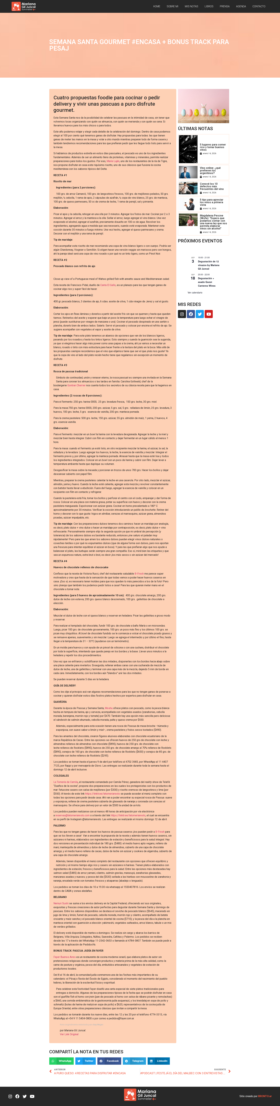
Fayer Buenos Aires (64, 957)
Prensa (225, 6)
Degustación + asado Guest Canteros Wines (207, 282)
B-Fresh (139, 573)
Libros (209, 6)
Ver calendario (195, 292)
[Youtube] (209, 314)
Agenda (241, 6)
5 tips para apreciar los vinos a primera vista (211, 202)
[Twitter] (200, 314)
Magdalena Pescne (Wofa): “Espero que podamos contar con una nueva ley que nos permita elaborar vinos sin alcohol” (213, 222)
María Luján (113, 161)
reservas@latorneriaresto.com (72, 815)
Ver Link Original (69, 1034)
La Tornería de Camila (65, 782)
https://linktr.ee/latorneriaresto (102, 793)
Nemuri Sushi (61, 903)
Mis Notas (191, 6)
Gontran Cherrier (76, 385)
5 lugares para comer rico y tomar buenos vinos (213, 147)
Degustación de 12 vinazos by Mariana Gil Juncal (208, 265)
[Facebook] (191, 314)
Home (156, 6)
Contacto (258, 6)
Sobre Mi (172, 6)
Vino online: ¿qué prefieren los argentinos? (210, 170)
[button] (61, 1061)
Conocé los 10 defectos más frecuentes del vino (212, 186)
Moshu (109, 708)
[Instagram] (182, 314)
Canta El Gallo (108, 285)
